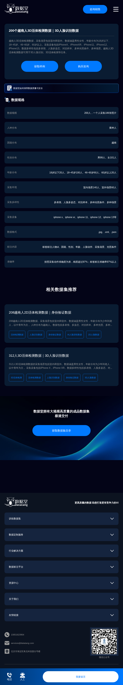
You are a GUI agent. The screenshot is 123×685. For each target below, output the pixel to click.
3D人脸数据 (90, 377)
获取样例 (39, 66)
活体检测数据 (17, 334)
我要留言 (81, 676)
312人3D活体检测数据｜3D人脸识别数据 (39, 355)
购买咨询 (83, 66)
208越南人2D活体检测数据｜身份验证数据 (40, 312)
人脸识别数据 (36, 334)
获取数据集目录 (61, 430)
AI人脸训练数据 (74, 334)
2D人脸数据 (93, 334)
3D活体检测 (16, 377)
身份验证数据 (54, 334)
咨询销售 (95, 9)
